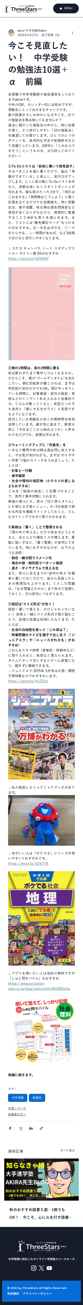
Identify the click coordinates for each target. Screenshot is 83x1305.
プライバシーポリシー (37, 1293)
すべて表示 (67, 1150)
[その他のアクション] (72, 33)
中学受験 (18, 1097)
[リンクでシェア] (41, 1128)
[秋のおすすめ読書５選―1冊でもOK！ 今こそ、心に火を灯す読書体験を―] (41, 1179)
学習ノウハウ (17, 1108)
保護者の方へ (17, 1114)
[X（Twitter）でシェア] (21, 1128)
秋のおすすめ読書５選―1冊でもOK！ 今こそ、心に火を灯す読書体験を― (41, 1214)
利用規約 (13, 1293)
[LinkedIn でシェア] (31, 1128)
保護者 (37, 1097)
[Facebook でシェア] (10, 1128)
